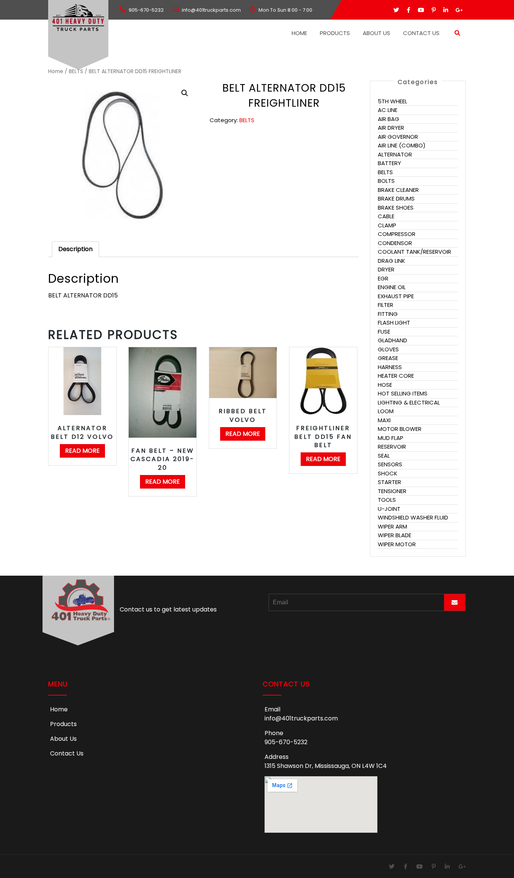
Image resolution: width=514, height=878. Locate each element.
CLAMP (387, 225)
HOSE (385, 385)
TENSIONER (392, 491)
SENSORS (390, 464)
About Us (376, 33)
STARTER (389, 482)
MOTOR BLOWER (399, 429)
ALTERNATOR (395, 154)
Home (299, 33)
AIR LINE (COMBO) (402, 145)
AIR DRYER (391, 128)
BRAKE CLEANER (398, 190)
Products (335, 33)
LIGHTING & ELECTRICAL (409, 402)
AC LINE (387, 110)
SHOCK (387, 473)
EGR (383, 278)
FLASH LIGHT (394, 322)
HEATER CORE (396, 376)
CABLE (386, 216)
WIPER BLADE (394, 535)
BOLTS (386, 181)
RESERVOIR (392, 446)
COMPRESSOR (396, 234)
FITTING (388, 314)
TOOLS (387, 500)
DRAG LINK (391, 261)
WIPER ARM (392, 526)
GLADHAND (392, 340)
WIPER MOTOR (397, 544)
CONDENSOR (395, 243)
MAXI (384, 420)
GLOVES (388, 349)
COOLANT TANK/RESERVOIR (414, 252)
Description (75, 249)
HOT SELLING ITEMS (402, 393)
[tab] (75, 249)
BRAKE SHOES (396, 207)
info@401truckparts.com (301, 718)
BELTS (76, 71)
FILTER (385, 305)
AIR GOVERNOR (398, 137)
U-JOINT (389, 509)
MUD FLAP (390, 438)
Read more (82, 450)
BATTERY (389, 163)
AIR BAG (388, 119)
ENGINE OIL (392, 287)
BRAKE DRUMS (396, 198)
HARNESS (390, 367)
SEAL (384, 456)
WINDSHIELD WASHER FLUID (413, 517)
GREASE (388, 358)
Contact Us (421, 33)
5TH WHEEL (392, 101)
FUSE (384, 332)
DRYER (386, 269)
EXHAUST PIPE (396, 296)
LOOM (386, 411)
